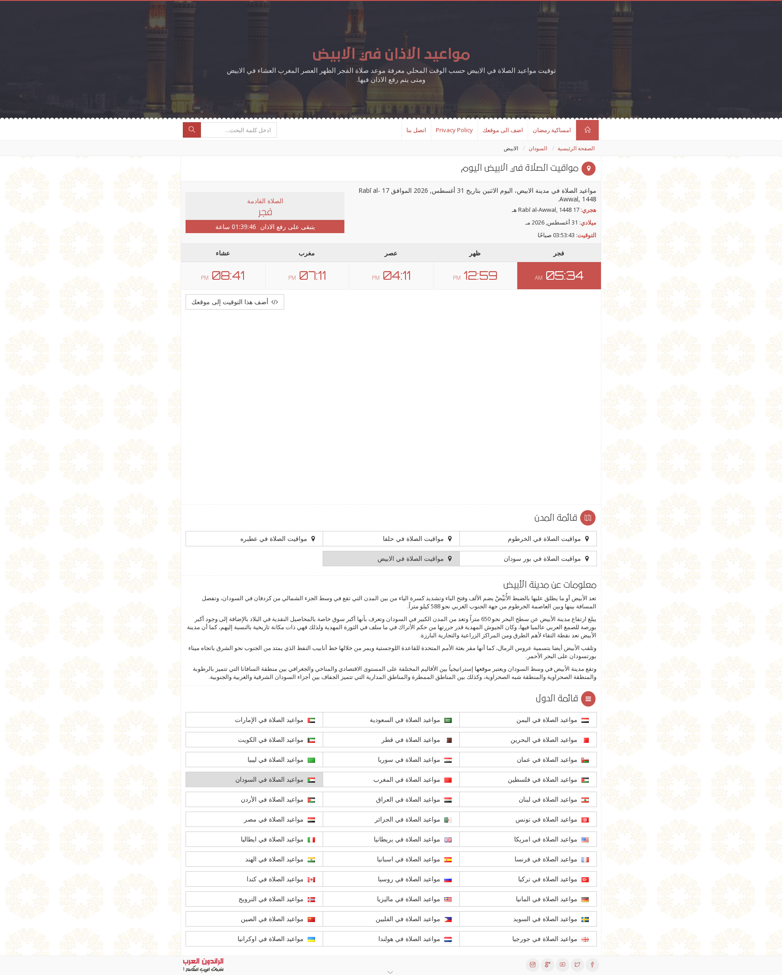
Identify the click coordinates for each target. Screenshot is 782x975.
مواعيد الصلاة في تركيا (548, 879)
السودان (538, 148)
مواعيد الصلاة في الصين (273, 918)
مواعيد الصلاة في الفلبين (409, 918)
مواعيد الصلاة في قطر (411, 739)
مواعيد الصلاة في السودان (270, 779)
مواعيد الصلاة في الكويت (271, 739)
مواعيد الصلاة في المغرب (407, 779)
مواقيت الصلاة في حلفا (414, 538)
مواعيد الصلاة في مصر (274, 819)
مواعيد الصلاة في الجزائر (408, 819)
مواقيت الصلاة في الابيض (411, 558)
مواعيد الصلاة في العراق (409, 799)
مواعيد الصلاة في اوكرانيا (271, 938)
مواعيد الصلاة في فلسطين (543, 779)
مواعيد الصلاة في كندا (276, 879)
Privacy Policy (454, 130)
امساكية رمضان (552, 130)
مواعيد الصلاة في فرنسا (547, 859)
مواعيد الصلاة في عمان (548, 759)
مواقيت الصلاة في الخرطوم (545, 538)
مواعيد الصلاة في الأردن (273, 799)
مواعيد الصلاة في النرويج (271, 898)
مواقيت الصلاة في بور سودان (543, 558)
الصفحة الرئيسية (576, 148)
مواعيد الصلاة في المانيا (547, 898)
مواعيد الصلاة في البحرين (544, 739)
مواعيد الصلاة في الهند (275, 859)
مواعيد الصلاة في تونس (547, 819)
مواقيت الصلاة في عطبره (274, 538)
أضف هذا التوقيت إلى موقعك (230, 301)
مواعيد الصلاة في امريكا (546, 839)
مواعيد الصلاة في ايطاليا (273, 839)
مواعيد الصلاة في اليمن (547, 719)
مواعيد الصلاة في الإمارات (270, 719)
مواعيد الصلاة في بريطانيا (408, 839)
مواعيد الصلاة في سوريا (410, 759)
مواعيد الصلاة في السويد (546, 918)
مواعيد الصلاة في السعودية (406, 719)
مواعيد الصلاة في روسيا (410, 879)
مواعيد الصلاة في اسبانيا (409, 859)
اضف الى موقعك (502, 130)
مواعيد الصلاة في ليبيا (276, 759)
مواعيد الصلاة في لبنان (549, 799)
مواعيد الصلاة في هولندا (410, 938)
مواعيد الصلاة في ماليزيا (409, 898)
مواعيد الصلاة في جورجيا (545, 938)
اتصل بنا (416, 130)
